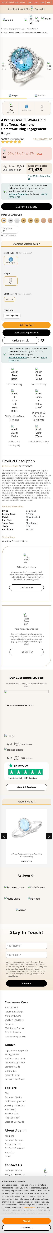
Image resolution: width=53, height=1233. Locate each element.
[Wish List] (31, 19)
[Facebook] (46, 1170)
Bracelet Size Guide (14, 1121)
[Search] (26, 20)
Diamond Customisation (26, 243)
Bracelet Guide (12, 1075)
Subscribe (26, 983)
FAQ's (7, 1156)
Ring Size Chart (12, 1117)
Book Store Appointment (27, 332)
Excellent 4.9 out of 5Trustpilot (26, 9)
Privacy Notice (12, 976)
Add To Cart (26, 325)
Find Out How (26, 587)
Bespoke (9, 1024)
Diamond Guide (12, 1066)
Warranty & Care (13, 1015)
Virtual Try (10, 1152)
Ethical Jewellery (13, 1144)
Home (3, 29)
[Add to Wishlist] (42, 340)
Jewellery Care (12, 1113)
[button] (26, 220)
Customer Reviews (14, 1140)
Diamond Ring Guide (15, 1062)
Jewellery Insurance (14, 1019)
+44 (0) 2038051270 (15, 1174)
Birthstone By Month (15, 1101)
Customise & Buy (26, 206)
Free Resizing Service (15, 1036)
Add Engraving (12, 315)
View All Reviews (26, 787)
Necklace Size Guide (15, 1079)
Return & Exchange (14, 1011)
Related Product (26, 801)
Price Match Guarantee (39, 176)
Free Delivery (11, 1007)
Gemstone (31, 29)
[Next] (49, 836)
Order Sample (20, 340)
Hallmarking (10, 1109)
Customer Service (13, 1170)
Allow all (26, 1221)
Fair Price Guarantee (15, 1148)
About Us (9, 1135)
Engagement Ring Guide (16, 1050)
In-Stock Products (18, 194)
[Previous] (4, 836)
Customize (25, 1228)
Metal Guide (11, 1070)
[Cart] (37, 19)
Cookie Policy (29, 1207)
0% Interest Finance (15, 1028)
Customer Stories (13, 1097)
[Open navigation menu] (46, 19)
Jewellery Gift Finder (14, 1105)
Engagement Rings (16, 29)
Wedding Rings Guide (15, 1058)
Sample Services (13, 1032)
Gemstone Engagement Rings (15, 541)
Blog (7, 1093)
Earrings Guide (12, 1054)
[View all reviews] (11, 142)
